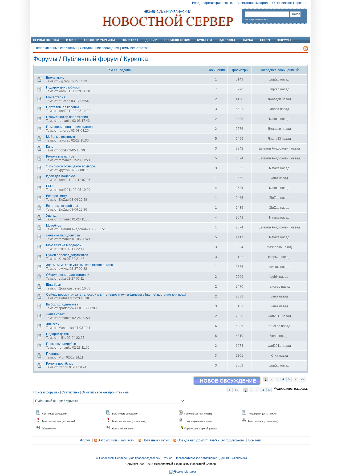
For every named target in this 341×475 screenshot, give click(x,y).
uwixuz (64, 269)
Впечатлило (55, 77)
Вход (196, 3)
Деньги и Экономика (233, 458)
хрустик (64, 170)
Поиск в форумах (46, 392)
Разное (167, 458)
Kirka (62, 259)
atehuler (65, 298)
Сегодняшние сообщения (99, 48)
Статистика (70, 392)
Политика (130, 40)
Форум (85, 440)
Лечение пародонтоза (63, 235)
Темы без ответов (134, 48)
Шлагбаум (53, 285)
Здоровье (227, 40)
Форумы (284, 40)
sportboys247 (68, 308)
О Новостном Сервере (289, 3)
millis (62, 249)
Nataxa (274, 119)
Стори (63, 367)
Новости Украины (99, 40)
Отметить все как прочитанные (105, 392)
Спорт (265, 40)
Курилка (136, 58)
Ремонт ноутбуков (59, 363)
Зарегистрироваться (218, 3)
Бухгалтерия (55, 97)
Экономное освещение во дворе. (71, 166)
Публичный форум (90, 58)
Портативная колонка (62, 107)
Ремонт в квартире (60, 156)
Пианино (53, 354)
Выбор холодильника (62, 304)
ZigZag (64, 81)
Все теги (254, 440)
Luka (62, 278)
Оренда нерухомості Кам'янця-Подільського (210, 440)
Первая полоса (46, 40)
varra (274, 178)
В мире (71, 40)
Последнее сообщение (278, 70)
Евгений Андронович (274, 148)
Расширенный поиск (256, 19)
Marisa (274, 109)
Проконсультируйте (61, 344)
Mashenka (274, 247)
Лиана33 (274, 138)
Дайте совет (55, 314)
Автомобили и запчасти (116, 440)
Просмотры (239, 70)
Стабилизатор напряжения (67, 117)
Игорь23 (274, 257)
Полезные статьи (156, 440)
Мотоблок (53, 225)
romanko (65, 121)
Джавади (274, 99)
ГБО (49, 186)
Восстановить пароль (253, 3)
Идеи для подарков (60, 176)
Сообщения (216, 70)
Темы (111, 70)
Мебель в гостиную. (61, 137)
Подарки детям (57, 334)
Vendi (274, 336)
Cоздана (124, 70)
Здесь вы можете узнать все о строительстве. (80, 265)
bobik (63, 150)
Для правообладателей (144, 458)
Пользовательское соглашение (196, 458)
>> (302, 379)
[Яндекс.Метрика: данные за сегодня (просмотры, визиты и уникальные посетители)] (182, 472)
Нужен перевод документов (67, 255)
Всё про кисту (56, 196)
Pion (62, 357)
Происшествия (177, 40)
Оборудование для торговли (67, 275)
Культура (204, 40)
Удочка (51, 216)
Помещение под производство (69, 127)
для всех (52, 324)
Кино (50, 146)
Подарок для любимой (63, 87)
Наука (248, 40)
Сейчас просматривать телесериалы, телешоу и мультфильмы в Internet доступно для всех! (116, 294)
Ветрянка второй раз (62, 206)
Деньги (151, 40)
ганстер (64, 101)
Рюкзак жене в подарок (63, 245)
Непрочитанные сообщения (56, 48)
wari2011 (65, 91)
